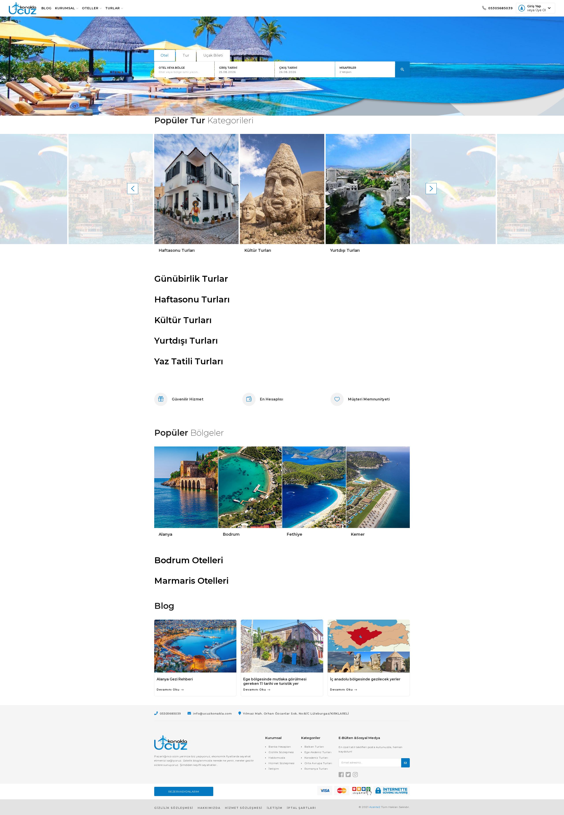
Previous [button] (132, 188)
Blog (46, 8)
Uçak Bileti (213, 55)
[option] (111, 194)
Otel (165, 55)
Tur (186, 55)
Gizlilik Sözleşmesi (281, 752)
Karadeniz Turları (316, 757)
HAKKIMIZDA (209, 807)
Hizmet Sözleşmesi (282, 763)
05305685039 (500, 8)
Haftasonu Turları (192, 299)
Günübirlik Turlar (191, 279)
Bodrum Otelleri (188, 560)
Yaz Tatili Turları (188, 361)
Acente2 (374, 807)
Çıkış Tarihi (288, 68)
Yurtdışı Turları (186, 340)
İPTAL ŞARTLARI (301, 807)
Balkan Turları (314, 746)
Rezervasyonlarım (183, 791)
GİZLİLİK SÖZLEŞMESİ (173, 807)
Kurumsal (65, 8)
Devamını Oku (168, 689)
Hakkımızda (277, 757)
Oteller (90, 8)
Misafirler (348, 68)
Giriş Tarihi (228, 68)
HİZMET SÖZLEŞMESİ (243, 807)
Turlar (112, 8)
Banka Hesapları (280, 746)
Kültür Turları (183, 320)
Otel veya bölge (172, 68)
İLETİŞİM (274, 807)
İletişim (274, 768)
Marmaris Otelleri (191, 581)
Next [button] (431, 188)
